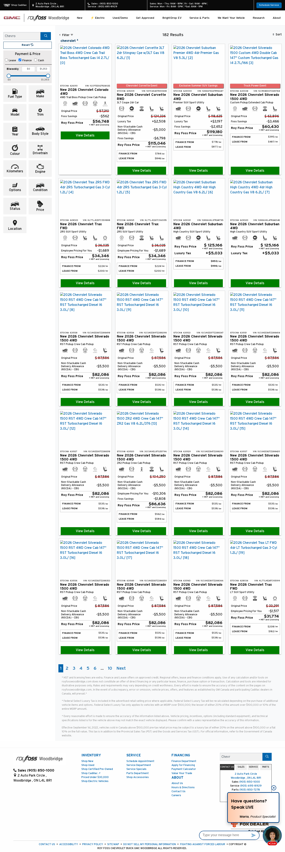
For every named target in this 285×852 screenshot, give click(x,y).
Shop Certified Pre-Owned (97, 769)
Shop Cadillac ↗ (91, 773)
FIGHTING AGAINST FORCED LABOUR (202, 844)
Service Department (138, 765)
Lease (12, 60)
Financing (181, 755)
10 (110, 668)
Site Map (113, 844)
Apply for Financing (183, 765)
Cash (41, 60)
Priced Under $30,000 (95, 777)
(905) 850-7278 (249, 789)
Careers (176, 795)
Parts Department (137, 773)
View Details (85, 135)
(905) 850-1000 (249, 782)
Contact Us (178, 791)
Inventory (91, 755)
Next (121, 668)
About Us (177, 783)
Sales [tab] (241, 767)
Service (133, 755)
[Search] (45, 36)
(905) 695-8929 (251, 785)
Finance (27, 60)
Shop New (87, 761)
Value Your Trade (182, 773)
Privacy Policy (92, 844)
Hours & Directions (183, 787)
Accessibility (68, 844)
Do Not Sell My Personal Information (149, 844)
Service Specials (136, 769)
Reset (26, 45)
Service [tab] (253, 767)
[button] (79, 18)
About (177, 777)
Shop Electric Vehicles (94, 781)
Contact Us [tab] (227, 767)
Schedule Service (269, 5)
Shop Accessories (137, 777)
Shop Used (87, 765)
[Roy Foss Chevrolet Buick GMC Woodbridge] (48, 17)
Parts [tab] (265, 767)
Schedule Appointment (140, 761)
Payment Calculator (184, 769)
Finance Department (184, 761)
